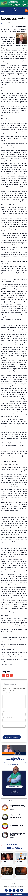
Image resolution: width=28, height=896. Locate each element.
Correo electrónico (8, 717)
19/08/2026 (12, 818)
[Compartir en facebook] (3, 675)
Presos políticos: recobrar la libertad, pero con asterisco (17, 834)
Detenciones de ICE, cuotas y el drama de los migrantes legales (18, 816)
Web (4, 723)
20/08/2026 (12, 809)
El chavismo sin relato (16, 825)
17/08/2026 (12, 837)
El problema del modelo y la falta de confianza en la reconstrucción (18, 807)
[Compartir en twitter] (7, 675)
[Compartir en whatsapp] (11, 675)
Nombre (5, 711)
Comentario (6, 692)
